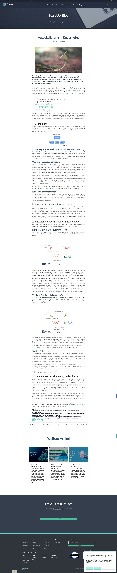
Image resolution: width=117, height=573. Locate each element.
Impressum (106, 570)
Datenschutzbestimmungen (98, 570)
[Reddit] (35, 420)
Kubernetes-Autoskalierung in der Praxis (44, 111)
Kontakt (75, 5)
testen (70, 404)
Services (47, 5)
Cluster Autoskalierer (42, 109)
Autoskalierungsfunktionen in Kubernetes (44, 104)
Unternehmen (56, 5)
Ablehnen (97, 568)
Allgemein (73, 459)
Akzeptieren (89, 568)
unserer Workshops (80, 404)
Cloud (32, 459)
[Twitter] (39, 420)
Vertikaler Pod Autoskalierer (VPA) (45, 107)
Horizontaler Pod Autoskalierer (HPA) (46, 106)
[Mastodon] (37, 420)
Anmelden (58, 518)
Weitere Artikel (58, 439)
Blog (80, 5)
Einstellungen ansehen (108, 568)
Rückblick (38, 164)
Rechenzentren (66, 5)
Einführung (69, 88)
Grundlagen (37, 98)
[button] (114, 553)
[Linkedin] (33, 420)
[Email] (42, 420)
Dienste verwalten (89, 564)
